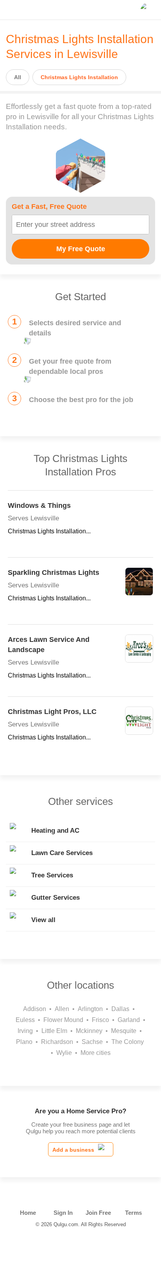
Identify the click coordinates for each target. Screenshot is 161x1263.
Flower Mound (63, 1020)
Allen (62, 1009)
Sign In (63, 1212)
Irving (25, 1030)
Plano (24, 1041)
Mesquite (123, 1030)
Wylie (64, 1052)
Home (28, 1212)
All (17, 77)
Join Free (98, 1212)
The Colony (127, 1041)
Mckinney (89, 1030)
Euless (25, 1020)
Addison (34, 1009)
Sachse (92, 1041)
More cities (95, 1052)
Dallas (120, 1009)
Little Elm (54, 1030)
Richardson (57, 1041)
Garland (129, 1020)
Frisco (100, 1020)
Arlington (90, 1009)
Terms (133, 1212)
